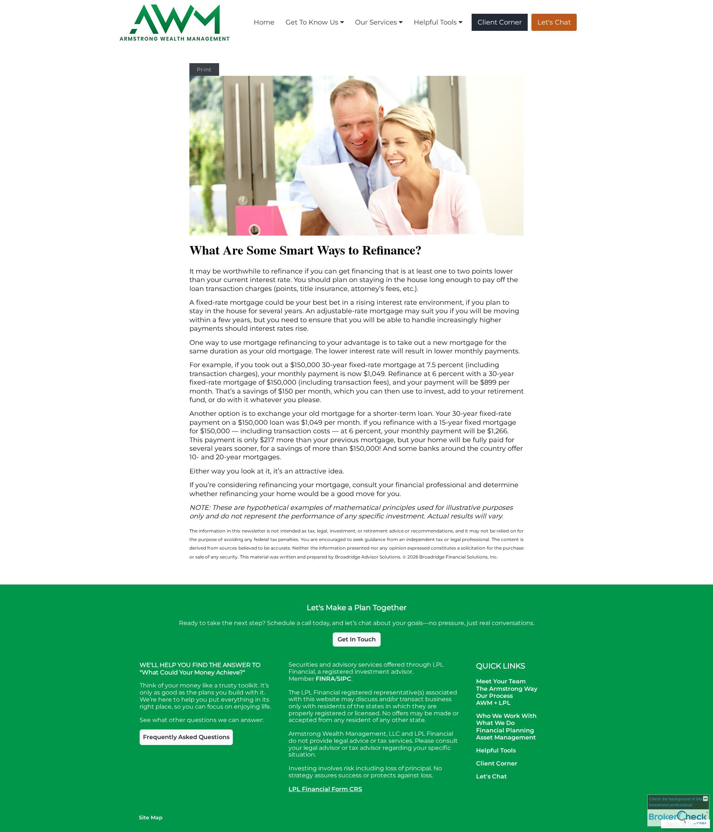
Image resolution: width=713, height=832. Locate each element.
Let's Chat (554, 22)
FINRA (325, 678)
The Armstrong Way (506, 688)
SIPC (344, 678)
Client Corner (500, 22)
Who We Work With (506, 715)
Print (204, 69)
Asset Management (506, 737)
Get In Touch (357, 639)
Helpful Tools (435, 22)
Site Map (151, 817)
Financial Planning (505, 730)
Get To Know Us (312, 22)
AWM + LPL (493, 702)
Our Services (376, 22)
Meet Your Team (501, 681)
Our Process (494, 695)
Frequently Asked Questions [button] (186, 737)
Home (264, 22)
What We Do (495, 722)
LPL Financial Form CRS (325, 789)
